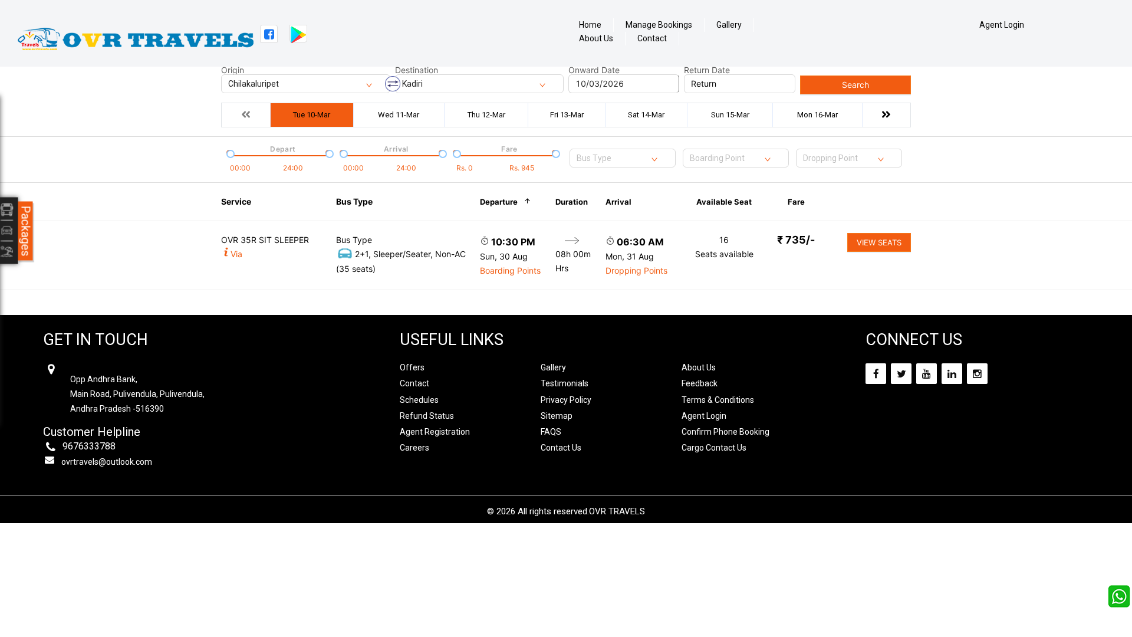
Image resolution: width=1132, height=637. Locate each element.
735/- (796, 240)
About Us (596, 38)
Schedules (419, 400)
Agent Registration (435, 431)
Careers (414, 447)
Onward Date (594, 70)
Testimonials (564, 383)
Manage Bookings (659, 25)
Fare (796, 201)
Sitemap (556, 416)
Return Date (707, 70)
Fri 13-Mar (567, 114)
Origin (232, 70)
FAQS (551, 431)
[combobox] (623, 158)
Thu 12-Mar (486, 114)
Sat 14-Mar (646, 114)
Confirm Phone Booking (725, 431)
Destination (416, 70)
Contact (652, 38)
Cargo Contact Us (714, 447)
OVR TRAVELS (617, 511)
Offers (412, 367)
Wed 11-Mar (398, 114)
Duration (571, 201)
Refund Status (427, 416)
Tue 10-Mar (311, 114)
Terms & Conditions (718, 400)
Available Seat (724, 201)
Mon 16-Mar (817, 114)
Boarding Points (510, 270)
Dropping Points (636, 270)
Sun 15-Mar (730, 114)
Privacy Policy (566, 400)
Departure (499, 201)
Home (590, 25)
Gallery (729, 25)
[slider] (229, 153)
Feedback (700, 383)
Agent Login (1001, 24)
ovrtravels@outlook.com (106, 462)
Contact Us (561, 447)
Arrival (618, 201)
